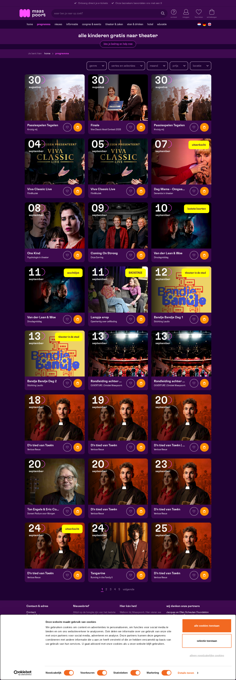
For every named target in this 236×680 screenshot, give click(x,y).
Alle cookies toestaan (206, 625)
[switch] (102, 673)
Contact (31, 612)
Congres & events (91, 24)
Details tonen (186, 672)
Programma (43, 24)
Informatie (72, 24)
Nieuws (58, 24)
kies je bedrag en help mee (118, 44)
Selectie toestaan (207, 640)
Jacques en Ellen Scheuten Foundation (187, 612)
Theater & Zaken (114, 24)
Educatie (162, 24)
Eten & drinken (135, 24)
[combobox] (97, 65)
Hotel (150, 24)
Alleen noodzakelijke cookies (207, 655)
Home (30, 24)
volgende (128, 589)
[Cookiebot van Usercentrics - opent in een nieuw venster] (23, 673)
